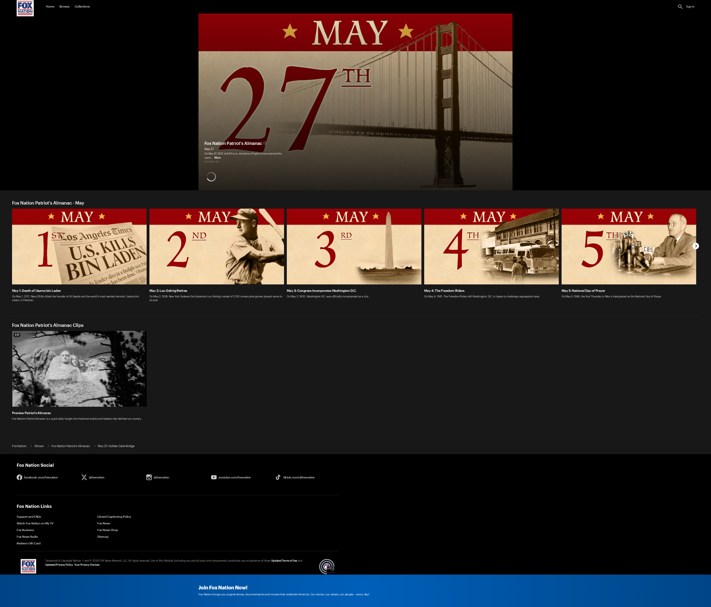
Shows (39, 446)
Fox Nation (19, 446)
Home (50, 6)
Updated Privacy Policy (59, 565)
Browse (64, 6)
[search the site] (680, 7)
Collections (82, 6)
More (217, 158)
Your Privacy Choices (86, 565)
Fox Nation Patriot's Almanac (233, 143)
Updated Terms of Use (284, 561)
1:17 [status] (17, 334)
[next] (696, 246)
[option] (80, 258)
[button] (680, 7)
